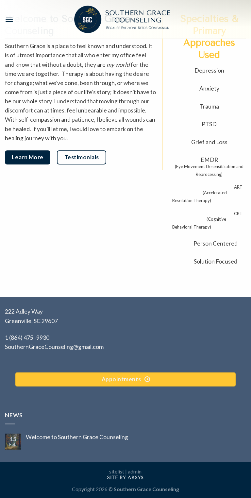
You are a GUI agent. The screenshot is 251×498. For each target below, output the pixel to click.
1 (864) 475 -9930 (27, 337)
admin (135, 471)
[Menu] (9, 19)
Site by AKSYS (125, 477)
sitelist (116, 471)
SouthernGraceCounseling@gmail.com (54, 346)
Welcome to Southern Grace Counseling (77, 437)
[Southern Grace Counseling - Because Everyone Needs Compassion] (122, 19)
